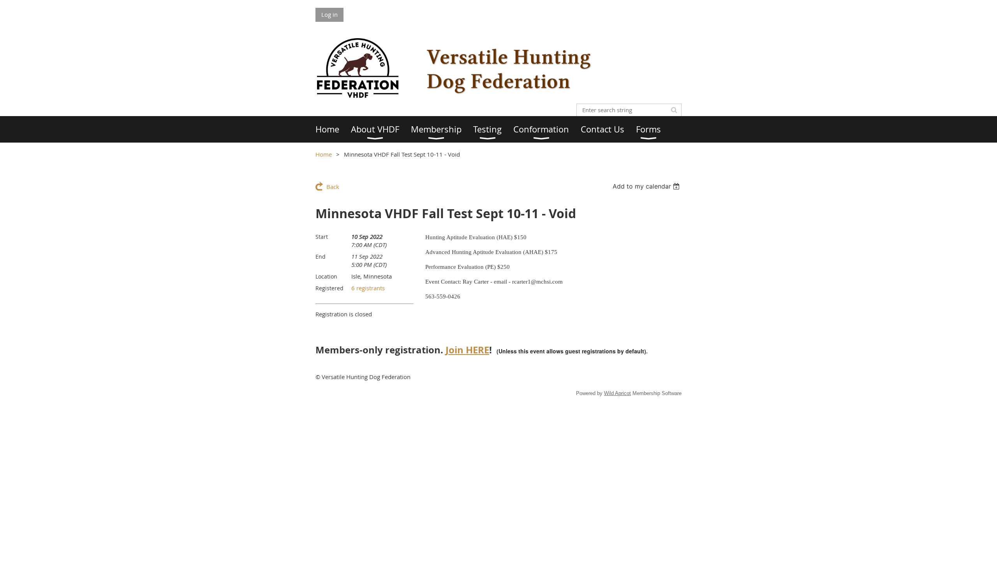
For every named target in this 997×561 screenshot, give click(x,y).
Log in (329, 14)
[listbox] (647, 186)
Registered (329, 288)
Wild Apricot (617, 393)
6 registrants (368, 288)
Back (332, 187)
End (320, 256)
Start (321, 236)
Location (326, 276)
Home (323, 154)
